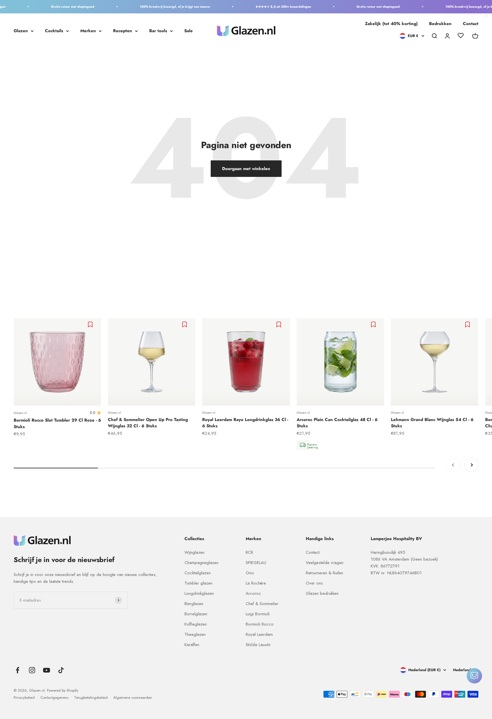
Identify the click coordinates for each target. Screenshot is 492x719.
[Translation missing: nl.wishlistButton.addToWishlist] (91, 324)
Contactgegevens (54, 697)
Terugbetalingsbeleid (91, 697)
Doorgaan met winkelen (246, 169)
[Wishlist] (460, 36)
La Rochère (256, 583)
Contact (470, 24)
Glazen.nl (20, 412)
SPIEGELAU (256, 562)
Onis (250, 573)
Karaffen (191, 645)
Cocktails (54, 31)
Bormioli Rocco (260, 624)
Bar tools (158, 31)
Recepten (122, 31)
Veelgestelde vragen (324, 562)
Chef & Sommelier (262, 603)
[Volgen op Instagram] (32, 670)
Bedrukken (440, 24)
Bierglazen (193, 603)
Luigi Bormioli (258, 614)
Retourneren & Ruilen (324, 573)
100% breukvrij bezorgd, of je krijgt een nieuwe (166, 6)
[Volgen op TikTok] (61, 670)
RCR (249, 552)
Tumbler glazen (198, 583)
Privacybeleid (24, 697)
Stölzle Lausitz (258, 645)
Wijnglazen (194, 552)
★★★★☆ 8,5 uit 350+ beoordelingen (274, 6)
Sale (188, 31)
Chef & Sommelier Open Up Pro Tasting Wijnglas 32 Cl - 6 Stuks (148, 422)
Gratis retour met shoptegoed (63, 6)
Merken (88, 31)
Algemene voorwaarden (132, 697)
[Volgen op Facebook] (17, 670)
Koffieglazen (195, 624)
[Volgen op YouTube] (46, 670)
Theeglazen (195, 634)
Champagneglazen (201, 562)
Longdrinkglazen (199, 593)
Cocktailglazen (197, 573)
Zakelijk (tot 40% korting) (391, 24)
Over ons (314, 583)
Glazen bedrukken (322, 593)
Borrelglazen (195, 614)
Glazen (21, 31)
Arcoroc (253, 593)
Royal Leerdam (259, 634)
